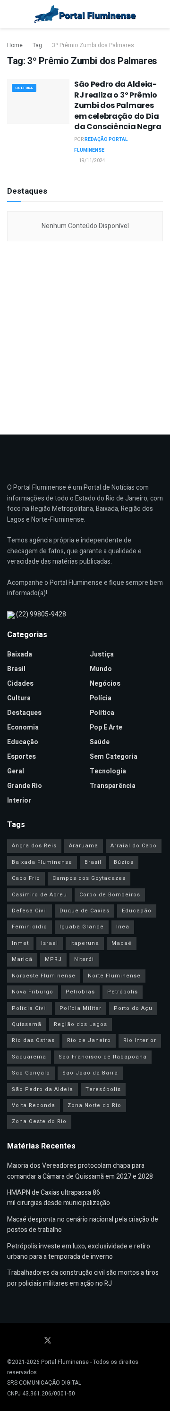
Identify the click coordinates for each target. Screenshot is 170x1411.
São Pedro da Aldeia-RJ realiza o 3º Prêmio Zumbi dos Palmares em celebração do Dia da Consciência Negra (118, 105)
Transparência (113, 786)
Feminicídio (29, 927)
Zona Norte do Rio (94, 1105)
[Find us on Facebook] (10, 1341)
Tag (37, 45)
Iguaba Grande (82, 927)
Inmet (20, 943)
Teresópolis (103, 1089)
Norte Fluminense (114, 976)
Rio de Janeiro (89, 1040)
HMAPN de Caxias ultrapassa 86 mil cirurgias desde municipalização (58, 1198)
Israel (49, 943)
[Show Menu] (11, 14)
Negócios (105, 684)
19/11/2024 (91, 160)
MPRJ (53, 959)
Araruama (83, 846)
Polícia (100, 698)
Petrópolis (122, 992)
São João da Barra (90, 1073)
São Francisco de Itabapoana (103, 1057)
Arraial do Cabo (133, 846)
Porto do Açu (133, 1008)
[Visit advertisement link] (85, 335)
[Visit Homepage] (85, 14)
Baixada (19, 654)
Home (15, 45)
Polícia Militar (81, 1008)
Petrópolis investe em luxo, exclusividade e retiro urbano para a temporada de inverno (78, 1251)
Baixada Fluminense (42, 862)
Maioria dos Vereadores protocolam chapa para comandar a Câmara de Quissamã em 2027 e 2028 (80, 1171)
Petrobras (80, 992)
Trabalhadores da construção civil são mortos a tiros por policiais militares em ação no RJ (83, 1278)
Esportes (21, 757)
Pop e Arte (106, 727)
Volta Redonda (33, 1105)
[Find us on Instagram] (34, 1341)
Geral (15, 771)
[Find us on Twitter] (47, 1341)
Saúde (100, 742)
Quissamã (27, 1024)
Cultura (24, 87)
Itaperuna (84, 943)
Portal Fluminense (65, 1362)
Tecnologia (108, 771)
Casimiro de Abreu (39, 895)
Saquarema (29, 1057)
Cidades (20, 684)
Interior (19, 800)
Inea (122, 927)
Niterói (84, 959)
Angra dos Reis (34, 846)
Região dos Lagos (80, 1024)
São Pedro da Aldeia (42, 1089)
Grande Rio (24, 786)
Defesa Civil (29, 911)
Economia (23, 727)
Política (102, 713)
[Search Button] (159, 14)
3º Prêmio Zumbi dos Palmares (93, 45)
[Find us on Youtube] (22, 1341)
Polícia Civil (29, 1008)
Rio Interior (139, 1040)
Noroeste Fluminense (44, 976)
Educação (22, 742)
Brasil (16, 669)
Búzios (124, 862)
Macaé (121, 943)
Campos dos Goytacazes (89, 878)
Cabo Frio (26, 878)
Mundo (101, 669)
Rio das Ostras (33, 1040)
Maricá (22, 959)
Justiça (102, 654)
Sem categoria (113, 757)
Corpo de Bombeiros (109, 895)
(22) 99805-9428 (41, 614)
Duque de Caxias (85, 911)
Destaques (24, 713)
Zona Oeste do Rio (39, 1121)
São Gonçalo (31, 1073)
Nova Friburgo (32, 992)
